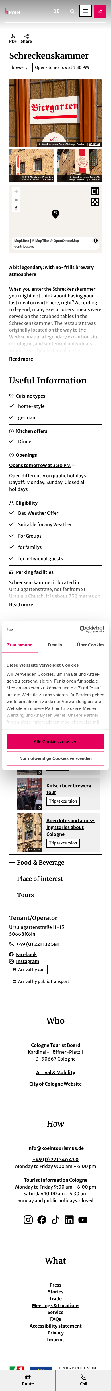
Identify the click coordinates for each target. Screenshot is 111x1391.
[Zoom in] (16, 191)
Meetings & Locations (55, 1305)
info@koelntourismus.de (55, 1148)
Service (55, 1312)
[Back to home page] (12, 11)
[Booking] (100, 11)
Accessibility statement (56, 1326)
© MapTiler (40, 240)
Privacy (56, 1333)
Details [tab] (55, 644)
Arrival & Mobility (55, 1072)
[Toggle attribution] (95, 240)
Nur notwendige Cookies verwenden (55, 758)
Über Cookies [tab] (90, 644)
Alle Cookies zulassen (55, 741)
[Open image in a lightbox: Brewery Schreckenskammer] (55, 113)
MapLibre (21, 240)
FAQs (55, 1319)
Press (55, 1285)
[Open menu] (85, 11)
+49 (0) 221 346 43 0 (55, 1159)
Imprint (55, 1339)
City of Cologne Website (55, 1084)
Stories (55, 1292)
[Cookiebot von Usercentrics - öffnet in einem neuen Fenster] (79, 629)
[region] (55, 219)
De (56, 11)
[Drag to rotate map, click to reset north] (16, 208)
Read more (21, 359)
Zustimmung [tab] (19, 644)
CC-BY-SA (94, 144)
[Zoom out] (16, 200)
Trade (55, 1298)
